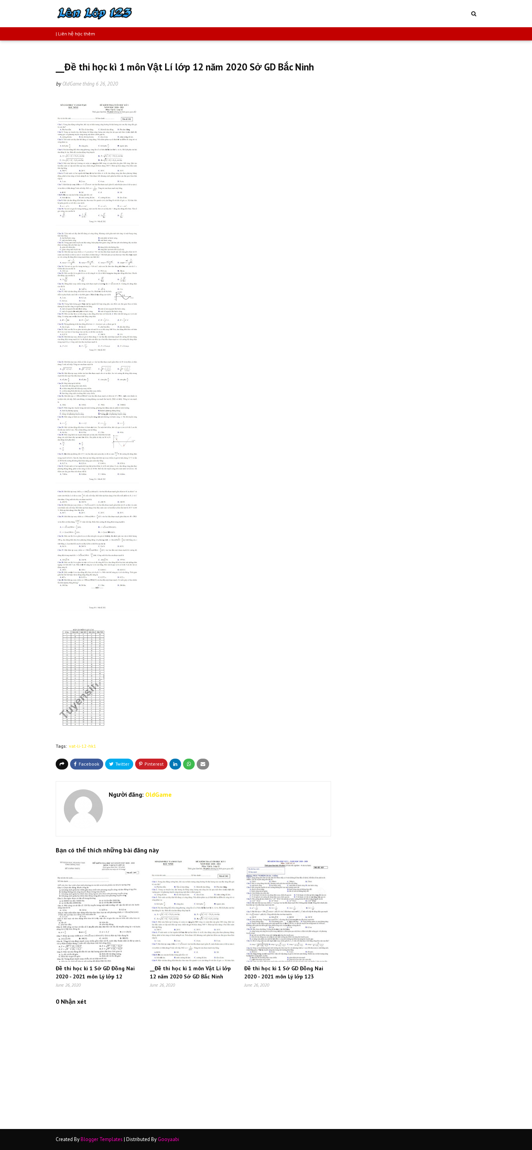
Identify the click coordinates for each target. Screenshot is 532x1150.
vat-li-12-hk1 (82, 746)
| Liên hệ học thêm (75, 34)
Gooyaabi (168, 1139)
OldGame (71, 84)
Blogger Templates (102, 1139)
